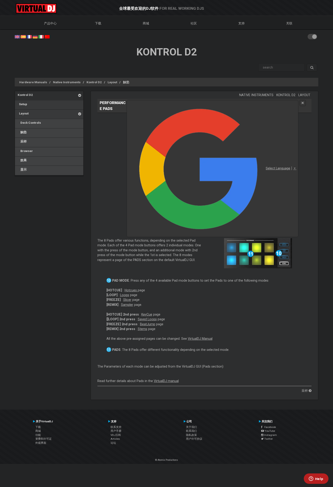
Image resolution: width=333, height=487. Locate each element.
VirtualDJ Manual (200, 338)
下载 (98, 23)
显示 (22, 169)
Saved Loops (147, 319)
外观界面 (40, 442)
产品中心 (50, 23)
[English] (17, 36)
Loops (124, 295)
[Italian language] (41, 36)
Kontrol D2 (94, 82)
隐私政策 (191, 435)
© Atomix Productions (166, 459)
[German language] (35, 36)
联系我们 (191, 430)
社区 (194, 23)
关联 (289, 23)
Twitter (268, 438)
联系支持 (116, 427)
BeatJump (147, 324)
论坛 (113, 442)
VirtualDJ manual (166, 381)
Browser (25, 151)
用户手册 (116, 430)
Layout (112, 82)
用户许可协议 (194, 438)
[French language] (29, 36)
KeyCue (146, 314)
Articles (115, 438)
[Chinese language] (47, 36)
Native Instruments (67, 82)
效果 (22, 160)
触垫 (126, 82)
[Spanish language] (23, 36)
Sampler (127, 304)
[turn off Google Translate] (302, 103)
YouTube (269, 430)
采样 (22, 141)
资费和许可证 (43, 438)
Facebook (269, 427)
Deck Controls (29, 122)
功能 (38, 435)
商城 (146, 23)
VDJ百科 (116, 435)
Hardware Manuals (33, 82)
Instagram (270, 435)
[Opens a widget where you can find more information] (316, 479)
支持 (241, 23)
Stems (142, 329)
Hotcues (131, 290)
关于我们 (191, 427)
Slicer (127, 300)
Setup (22, 104)
